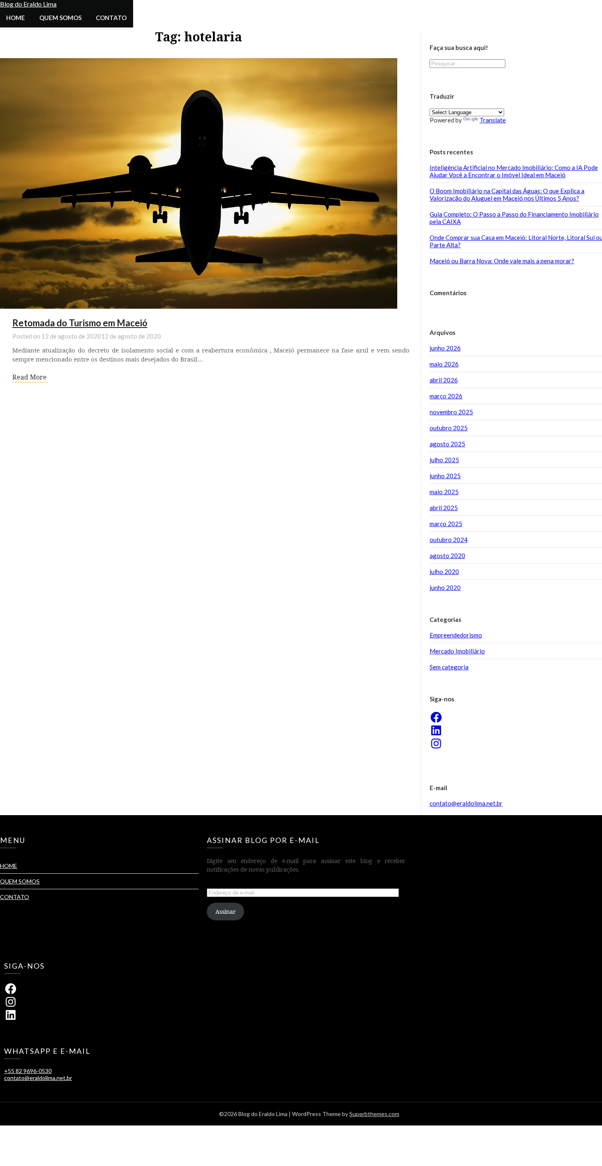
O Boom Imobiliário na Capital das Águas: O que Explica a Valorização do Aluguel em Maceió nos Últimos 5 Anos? (507, 194)
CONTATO (111, 17)
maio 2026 (444, 364)
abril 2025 (444, 507)
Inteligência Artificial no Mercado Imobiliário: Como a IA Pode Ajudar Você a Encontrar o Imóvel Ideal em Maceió (514, 171)
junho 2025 (445, 475)
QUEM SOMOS (60, 17)
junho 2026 (445, 348)
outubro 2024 (449, 539)
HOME (15, 17)
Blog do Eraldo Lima (28, 4)
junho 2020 (445, 587)
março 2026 (446, 396)
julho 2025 (444, 459)
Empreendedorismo (456, 635)
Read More (29, 377)
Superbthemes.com (374, 1113)
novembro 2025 (451, 412)
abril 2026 (444, 380)
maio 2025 (444, 491)
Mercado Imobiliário (457, 651)
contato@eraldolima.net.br (466, 803)
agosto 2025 (447, 443)
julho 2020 (444, 571)
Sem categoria (449, 667)
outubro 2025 (449, 428)
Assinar (225, 911)
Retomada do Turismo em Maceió (79, 322)
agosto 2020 (447, 555)
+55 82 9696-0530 (28, 1070)
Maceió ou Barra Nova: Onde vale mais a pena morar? (502, 260)
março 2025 (446, 523)
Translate (493, 120)
